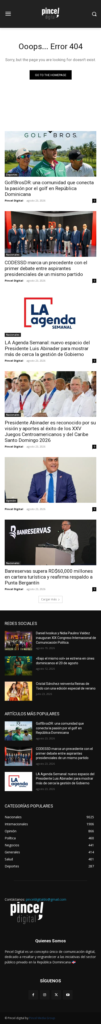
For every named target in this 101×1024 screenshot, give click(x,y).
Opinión (11, 500)
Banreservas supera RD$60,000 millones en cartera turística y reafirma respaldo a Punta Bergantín (49, 577)
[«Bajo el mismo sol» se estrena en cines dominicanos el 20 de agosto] (18, 665)
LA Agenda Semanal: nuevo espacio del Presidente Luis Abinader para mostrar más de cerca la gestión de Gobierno (47, 348)
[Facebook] (33, 994)
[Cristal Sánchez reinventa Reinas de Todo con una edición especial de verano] (18, 691)
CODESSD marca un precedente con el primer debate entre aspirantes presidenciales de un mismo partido (46, 268)
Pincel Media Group (42, 1018)
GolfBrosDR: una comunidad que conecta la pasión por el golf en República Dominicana (49, 188)
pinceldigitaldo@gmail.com (46, 899)
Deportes (11, 174)
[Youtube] (67, 994)
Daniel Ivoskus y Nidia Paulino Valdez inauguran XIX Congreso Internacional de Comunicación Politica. (66, 637)
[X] (56, 994)
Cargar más (49, 599)
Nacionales (12, 254)
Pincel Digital (14, 200)
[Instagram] (44, 994)
